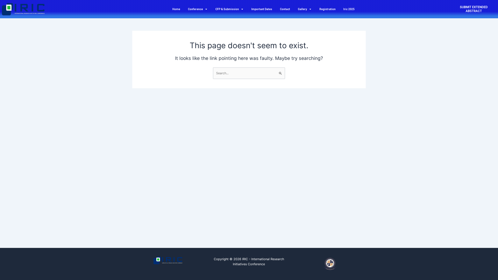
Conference (195, 9)
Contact (285, 9)
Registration (327, 9)
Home (176, 9)
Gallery (302, 9)
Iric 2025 (348, 9)
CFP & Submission (227, 9)
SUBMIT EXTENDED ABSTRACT (474, 9)
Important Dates (261, 9)
